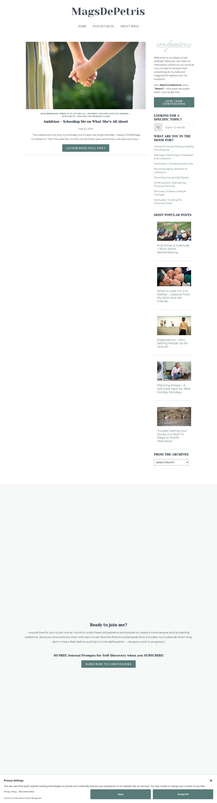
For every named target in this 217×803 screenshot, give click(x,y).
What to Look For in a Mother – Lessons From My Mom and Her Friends (173, 296)
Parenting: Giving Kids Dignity (171, 177)
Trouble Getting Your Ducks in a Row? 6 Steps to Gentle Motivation (172, 436)
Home (82, 26)
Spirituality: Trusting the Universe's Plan (86, 116)
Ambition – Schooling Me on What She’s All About (86, 121)
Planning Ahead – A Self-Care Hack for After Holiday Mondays (174, 389)
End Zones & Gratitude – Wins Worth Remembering (173, 249)
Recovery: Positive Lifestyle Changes (108, 114)
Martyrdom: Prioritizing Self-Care (173, 163)
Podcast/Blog (103, 26)
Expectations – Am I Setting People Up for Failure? (172, 343)
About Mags (130, 26)
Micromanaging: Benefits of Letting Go (63, 114)
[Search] (158, 127)
